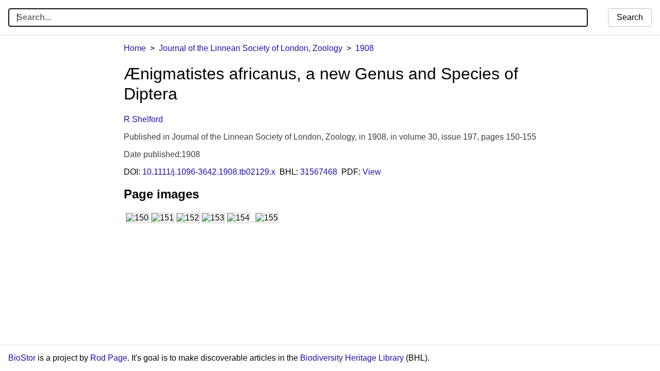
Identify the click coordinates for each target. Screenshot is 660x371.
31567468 (318, 171)
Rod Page (108, 357)
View (371, 171)
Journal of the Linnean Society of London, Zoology (250, 48)
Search (630, 17)
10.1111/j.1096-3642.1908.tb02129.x (208, 171)
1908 (364, 48)
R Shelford (143, 119)
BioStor (22, 357)
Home (135, 48)
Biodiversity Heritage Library (352, 357)
